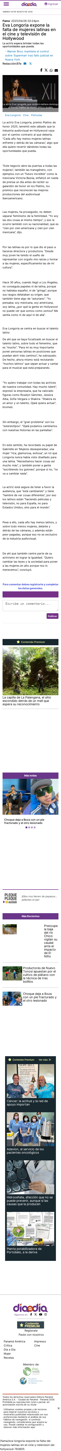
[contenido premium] (30, 1328)
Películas (36, 115)
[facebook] (31, 1317)
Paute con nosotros (31, 1338)
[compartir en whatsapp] (51, 70)
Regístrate (31, 1333)
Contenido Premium (32, 642)
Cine (26, 115)
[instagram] (45, 1317)
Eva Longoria (13, 115)
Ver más (43, 1062)
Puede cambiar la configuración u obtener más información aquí (24, 1429)
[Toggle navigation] (6, 4)
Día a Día (9, 1352)
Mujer (7, 1356)
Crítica (8, 1348)
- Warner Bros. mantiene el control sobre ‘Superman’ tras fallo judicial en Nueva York (29, 55)
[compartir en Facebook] (41, 70)
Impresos (40, 1344)
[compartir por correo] (56, 70)
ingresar (53, 4)
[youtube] (40, 1317)
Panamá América (14, 1344)
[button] (7, 806)
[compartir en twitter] (46, 70)
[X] (35, 1317)
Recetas (9, 1361)
